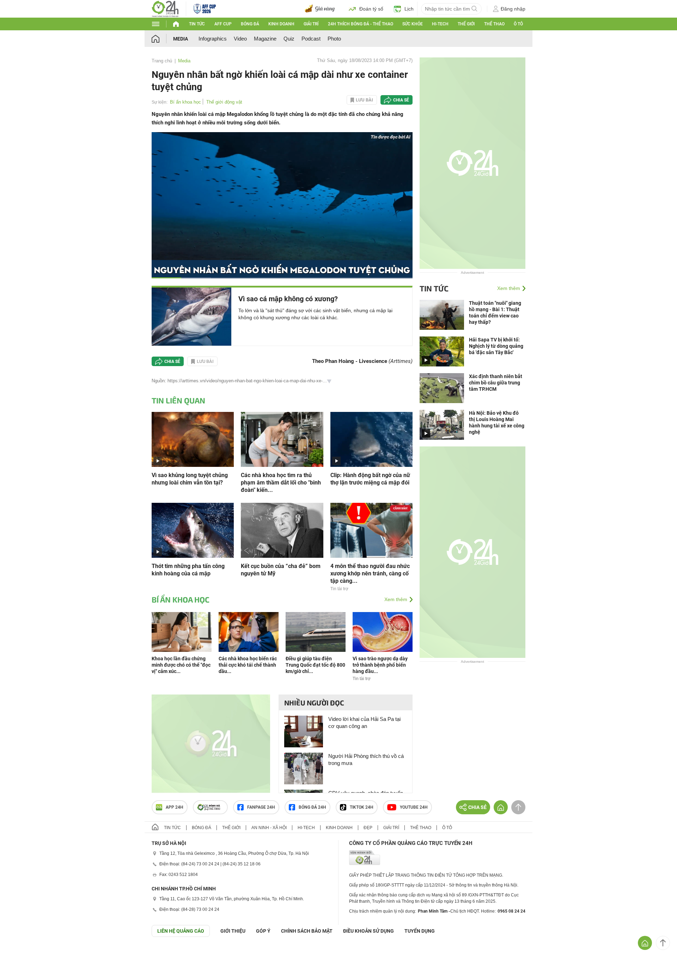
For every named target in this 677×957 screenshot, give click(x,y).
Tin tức (197, 23)
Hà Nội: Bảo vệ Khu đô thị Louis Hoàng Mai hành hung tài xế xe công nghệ (496, 422)
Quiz (288, 39)
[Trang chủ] (162, 38)
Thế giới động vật (224, 102)
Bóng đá (250, 23)
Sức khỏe (412, 23)
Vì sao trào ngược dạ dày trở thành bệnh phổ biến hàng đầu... (380, 665)
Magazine (265, 39)
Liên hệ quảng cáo (180, 931)
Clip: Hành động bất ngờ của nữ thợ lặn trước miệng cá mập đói (370, 479)
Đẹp (368, 827)
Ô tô (518, 23)
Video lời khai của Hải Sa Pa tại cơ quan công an (364, 722)
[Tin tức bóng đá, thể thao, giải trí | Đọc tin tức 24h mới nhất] (165, 8)
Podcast (311, 39)
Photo (334, 39)
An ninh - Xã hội (269, 827)
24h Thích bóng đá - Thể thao (360, 23)
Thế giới (466, 23)
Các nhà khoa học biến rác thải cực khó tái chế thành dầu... (248, 665)
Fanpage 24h (261, 807)
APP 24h (174, 807)
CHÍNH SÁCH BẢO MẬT (307, 931)
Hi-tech (440, 23)
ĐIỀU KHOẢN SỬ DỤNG (368, 931)
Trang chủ (162, 60)
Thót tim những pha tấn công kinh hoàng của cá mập (188, 570)
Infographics (213, 39)
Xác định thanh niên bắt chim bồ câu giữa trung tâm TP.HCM (495, 382)
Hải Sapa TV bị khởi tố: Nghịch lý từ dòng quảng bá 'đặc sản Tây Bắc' (496, 346)
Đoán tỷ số (371, 9)
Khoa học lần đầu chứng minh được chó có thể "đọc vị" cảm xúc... (181, 665)
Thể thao (494, 23)
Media (180, 39)
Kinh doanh (281, 23)
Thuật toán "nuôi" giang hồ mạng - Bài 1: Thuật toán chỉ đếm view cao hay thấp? (495, 312)
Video (240, 39)
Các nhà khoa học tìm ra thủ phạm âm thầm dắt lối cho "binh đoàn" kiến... (281, 482)
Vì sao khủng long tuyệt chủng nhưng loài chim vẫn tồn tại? (190, 479)
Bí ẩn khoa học (185, 102)
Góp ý (263, 931)
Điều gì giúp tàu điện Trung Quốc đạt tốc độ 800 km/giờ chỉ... (315, 665)
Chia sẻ (401, 100)
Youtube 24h (414, 807)
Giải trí (311, 23)
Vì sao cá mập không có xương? (288, 299)
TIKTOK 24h (361, 807)
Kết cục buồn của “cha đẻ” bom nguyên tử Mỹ (281, 570)
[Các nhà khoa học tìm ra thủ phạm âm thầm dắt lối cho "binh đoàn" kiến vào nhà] (282, 439)
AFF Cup (223, 23)
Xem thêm (395, 599)
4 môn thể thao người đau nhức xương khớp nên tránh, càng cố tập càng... (370, 573)
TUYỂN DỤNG (419, 931)
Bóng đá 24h (312, 807)
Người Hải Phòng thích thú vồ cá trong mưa (366, 759)
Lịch (409, 9)
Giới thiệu (232, 931)
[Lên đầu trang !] (663, 943)
